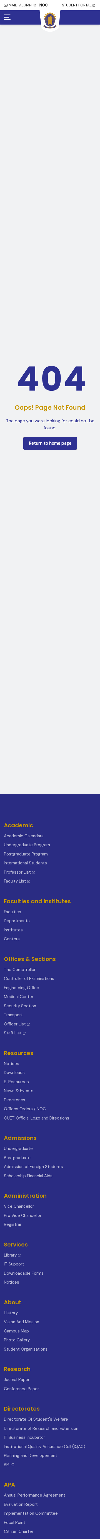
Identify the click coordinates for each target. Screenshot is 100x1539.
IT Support (14, 1264)
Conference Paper (21, 1389)
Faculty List (15, 881)
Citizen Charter (18, 1531)
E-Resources (16, 1082)
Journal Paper (16, 1379)
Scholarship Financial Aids (28, 1176)
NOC (43, 5)
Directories (14, 1100)
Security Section (20, 1006)
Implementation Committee (31, 1513)
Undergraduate (18, 1148)
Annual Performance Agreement (34, 1495)
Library (10, 1255)
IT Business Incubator (24, 1437)
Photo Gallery (17, 1340)
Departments (17, 921)
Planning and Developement (30, 1455)
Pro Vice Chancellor (22, 1215)
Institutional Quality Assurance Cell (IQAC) (44, 1446)
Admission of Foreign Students (33, 1166)
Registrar (12, 1224)
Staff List (13, 1033)
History (11, 1313)
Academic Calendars (24, 836)
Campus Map (16, 1331)
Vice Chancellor (19, 1206)
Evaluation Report (21, 1504)
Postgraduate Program (26, 854)
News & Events (18, 1091)
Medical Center (18, 996)
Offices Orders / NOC (25, 1109)
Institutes (13, 930)
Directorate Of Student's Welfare (36, 1419)
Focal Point (14, 1522)
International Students (25, 863)
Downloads (14, 1072)
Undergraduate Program (27, 845)
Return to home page (50, 443)
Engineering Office (21, 988)
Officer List (15, 1024)
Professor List (17, 872)
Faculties (12, 912)
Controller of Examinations (29, 978)
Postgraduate (17, 1158)
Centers (12, 939)
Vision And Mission (21, 1322)
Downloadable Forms (24, 1273)
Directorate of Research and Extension (41, 1428)
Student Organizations (26, 1349)
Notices (11, 1063)
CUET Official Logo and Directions (36, 1118)
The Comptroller (20, 969)
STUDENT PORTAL (77, 5)
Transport (13, 1015)
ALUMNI (25, 5)
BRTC (9, 1465)
